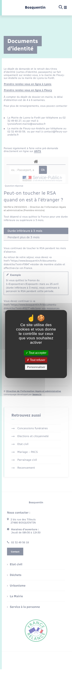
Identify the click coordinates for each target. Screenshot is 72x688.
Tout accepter (37, 352)
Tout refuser (37, 360)
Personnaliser (36, 367)
